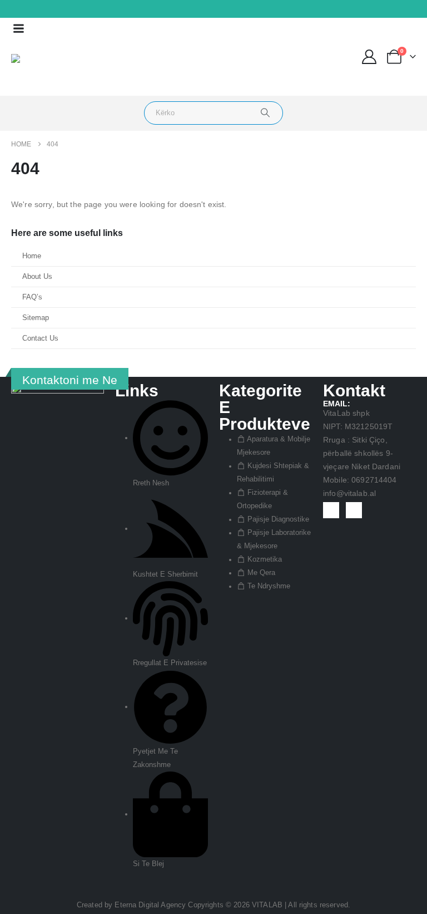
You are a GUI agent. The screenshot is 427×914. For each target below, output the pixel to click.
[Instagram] (24, 9)
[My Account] (369, 57)
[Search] (265, 113)
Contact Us (40, 338)
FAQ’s (32, 297)
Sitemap (35, 318)
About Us (37, 277)
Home (31, 256)
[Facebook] (8, 9)
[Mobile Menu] (18, 28)
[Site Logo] (42, 67)
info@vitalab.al (349, 493)
